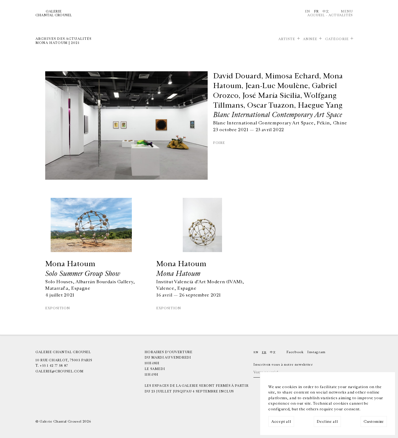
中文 (325, 11)
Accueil (316, 15)
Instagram (316, 352)
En (307, 11)
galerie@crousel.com (59, 371)
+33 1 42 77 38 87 (54, 365)
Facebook (295, 352)
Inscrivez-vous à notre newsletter (283, 364)
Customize (374, 421)
